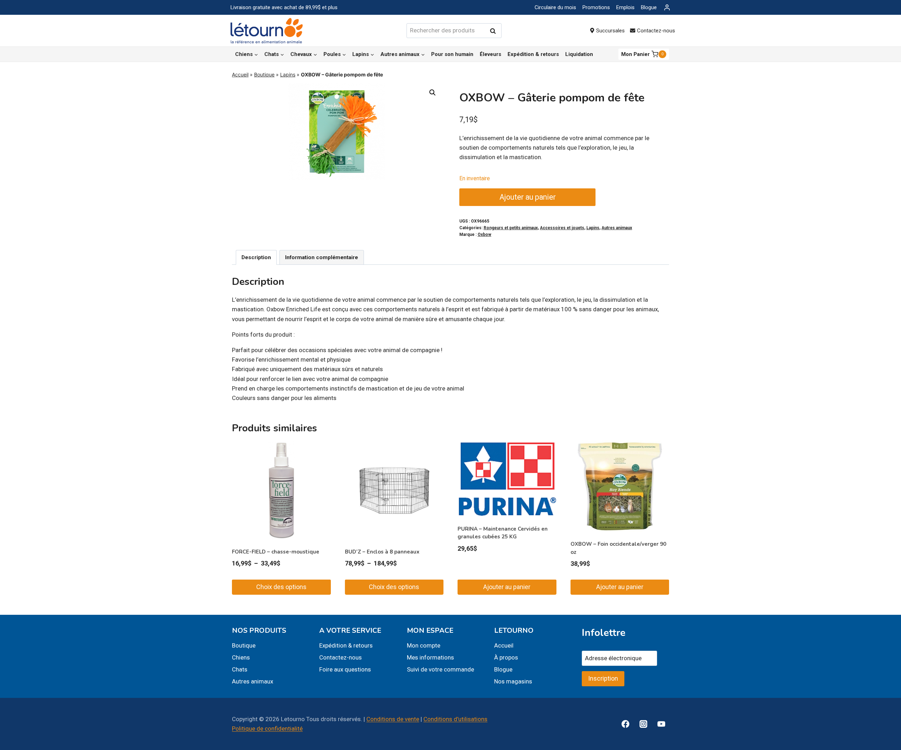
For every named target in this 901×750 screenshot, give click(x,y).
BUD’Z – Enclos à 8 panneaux (382, 551)
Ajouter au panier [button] (506, 586)
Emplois (625, 7)
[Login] (666, 7)
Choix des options (281, 586)
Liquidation (579, 54)
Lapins (287, 74)
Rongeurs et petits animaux (511, 227)
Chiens (241, 657)
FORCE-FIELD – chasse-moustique (275, 551)
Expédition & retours (533, 54)
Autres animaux (616, 227)
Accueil (240, 74)
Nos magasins (513, 681)
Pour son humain (452, 54)
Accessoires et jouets (562, 227)
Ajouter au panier (527, 197)
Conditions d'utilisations (455, 719)
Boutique (264, 74)
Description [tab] (256, 257)
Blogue (649, 7)
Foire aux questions (345, 669)
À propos (506, 657)
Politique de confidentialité (267, 728)
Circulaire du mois (555, 7)
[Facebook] (625, 724)
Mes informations (430, 657)
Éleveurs (490, 54)
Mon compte (423, 645)
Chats (239, 669)
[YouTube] (661, 724)
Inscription (603, 678)
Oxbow (484, 234)
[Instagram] (643, 724)
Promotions (596, 7)
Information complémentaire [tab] (321, 257)
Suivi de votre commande (440, 669)
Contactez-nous (656, 30)
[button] (432, 92)
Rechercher (495, 31)
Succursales (610, 30)
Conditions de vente (392, 719)
